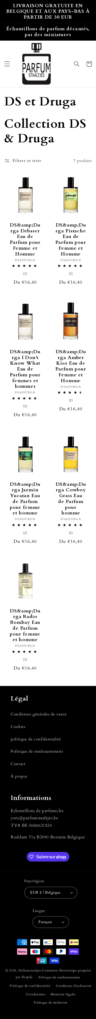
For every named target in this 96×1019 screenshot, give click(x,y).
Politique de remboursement (37, 751)
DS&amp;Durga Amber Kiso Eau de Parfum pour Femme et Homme (70, 366)
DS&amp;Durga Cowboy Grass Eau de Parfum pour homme (71, 498)
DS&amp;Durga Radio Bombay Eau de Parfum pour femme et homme (25, 625)
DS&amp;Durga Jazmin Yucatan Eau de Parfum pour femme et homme (25, 498)
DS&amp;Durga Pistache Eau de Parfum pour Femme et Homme (70, 239)
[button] (7, 64)
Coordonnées (35, 994)
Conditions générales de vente (39, 714)
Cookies (18, 726)
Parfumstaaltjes (29, 971)
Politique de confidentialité (30, 986)
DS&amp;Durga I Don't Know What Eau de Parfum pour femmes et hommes (25, 369)
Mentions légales (63, 994)
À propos (19, 776)
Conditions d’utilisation (74, 986)
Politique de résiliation (50, 1003)
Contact (18, 763)
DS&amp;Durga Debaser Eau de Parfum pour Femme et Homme (25, 239)
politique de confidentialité (36, 739)
